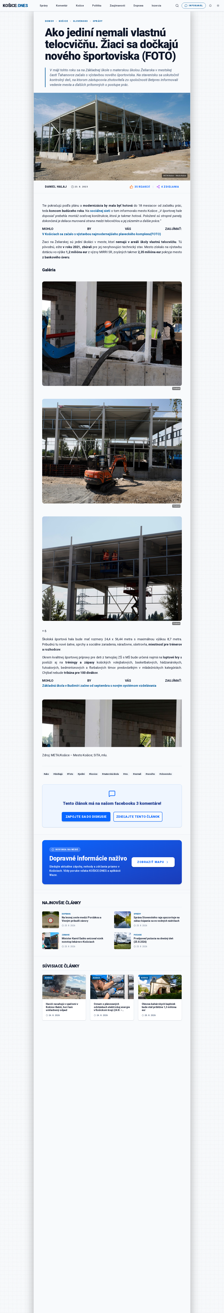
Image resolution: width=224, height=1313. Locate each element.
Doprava (138, 5)
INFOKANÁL (196, 5)
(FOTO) (155, 234)
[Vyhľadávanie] (177, 5)
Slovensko (80, 21)
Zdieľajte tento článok (138, 816)
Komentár (62, 5)
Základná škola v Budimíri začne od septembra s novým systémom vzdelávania (99, 685)
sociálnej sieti (100, 211)
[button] (112, 631)
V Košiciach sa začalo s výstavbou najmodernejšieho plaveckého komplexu (96, 234)
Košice (80, 5)
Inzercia (156, 5)
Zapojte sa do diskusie (86, 816)
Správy (44, 5)
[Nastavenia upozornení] (210, 5)
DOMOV (49, 21)
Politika (96, 5)
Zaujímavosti (117, 5)
